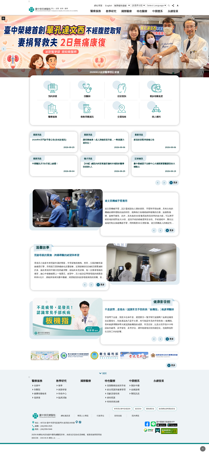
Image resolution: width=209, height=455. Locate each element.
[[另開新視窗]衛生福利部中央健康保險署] (75, 355)
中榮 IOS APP (161, 425)
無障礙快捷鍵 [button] (120, 5)
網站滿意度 (65, 416)
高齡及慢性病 (113, 393)
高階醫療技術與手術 (116, 385)
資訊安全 (138, 409)
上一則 (3, 48)
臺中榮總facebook (147, 424)
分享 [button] (173, 5)
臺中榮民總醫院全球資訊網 (53, 9)
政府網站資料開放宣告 (167, 409)
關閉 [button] (104, 373)
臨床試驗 (62, 397)
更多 (175, 182)
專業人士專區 (82, 416)
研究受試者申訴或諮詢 (122, 409)
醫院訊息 (135, 393)
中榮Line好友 (153, 424)
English (108, 5)
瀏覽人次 (52, 438)
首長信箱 (118, 416)
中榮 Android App (172, 425)
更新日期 (35, 438)
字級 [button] (177, 5)
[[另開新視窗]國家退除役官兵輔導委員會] (164, 355)
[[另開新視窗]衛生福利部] (104, 356)
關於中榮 (135, 385)
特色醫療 (142, 11)
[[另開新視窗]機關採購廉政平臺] (45, 355)
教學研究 (111, 11)
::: (29, 1)
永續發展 (173, 11)
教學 (60, 385)
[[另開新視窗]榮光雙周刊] (134, 355)
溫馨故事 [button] (42, 247)
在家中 (37, 385)
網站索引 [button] (168, 5)
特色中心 (62, 393)
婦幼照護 (111, 397)
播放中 (31, 134)
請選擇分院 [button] (137, 5)
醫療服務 (95, 11)
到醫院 (37, 389)
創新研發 (62, 389)
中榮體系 (157, 11)
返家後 (37, 397)
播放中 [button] (3, 18)
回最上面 (203, 449)
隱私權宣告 (150, 409)
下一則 (205, 48)
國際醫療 (126, 11)
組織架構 (135, 389)
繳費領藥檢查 (40, 393)
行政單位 (100, 416)
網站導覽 (98, 5)
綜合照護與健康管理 (116, 389)
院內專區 (135, 416)
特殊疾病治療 (113, 401)
